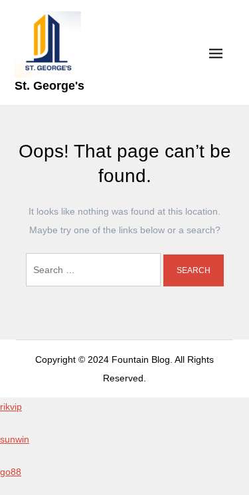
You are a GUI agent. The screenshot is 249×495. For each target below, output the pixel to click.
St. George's (49, 85)
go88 (10, 471)
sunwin (14, 439)
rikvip (11, 406)
